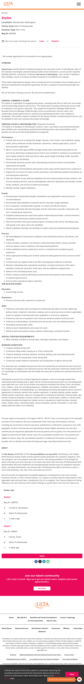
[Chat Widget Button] (79, 679)
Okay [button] (72, 674)
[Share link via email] (48, 561)
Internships (77, 628)
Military (66, 628)
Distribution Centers (40, 628)
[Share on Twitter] (40, 561)
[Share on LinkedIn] (44, 561)
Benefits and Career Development (43, 617)
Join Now (42, 588)
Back (6, 13)
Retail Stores (7, 628)
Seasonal (42, 632)
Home (11, 617)
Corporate (56, 628)
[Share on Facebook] (36, 561)
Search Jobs (51, 621)
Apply (42, 556)
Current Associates (35, 621)
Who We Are (22, 617)
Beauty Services (21, 628)
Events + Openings (67, 617)
